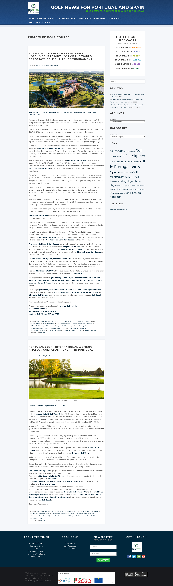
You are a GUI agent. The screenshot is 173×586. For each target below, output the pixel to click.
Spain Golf (115, 18)
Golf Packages (70, 546)
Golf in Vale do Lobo (125, 173)
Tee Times (54, 65)
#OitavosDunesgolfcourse (81, 326)
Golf (139, 150)
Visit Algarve (116, 193)
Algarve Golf (116, 151)
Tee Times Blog (36, 546)
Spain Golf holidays (120, 189)
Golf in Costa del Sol (118, 162)
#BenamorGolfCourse (90, 511)
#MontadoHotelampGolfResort (41, 326)
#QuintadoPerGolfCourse (77, 328)
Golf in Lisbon (132, 162)
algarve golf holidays (129, 151)
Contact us (36, 549)
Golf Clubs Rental (70, 549)
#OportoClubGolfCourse (85, 514)
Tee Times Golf (47, 18)
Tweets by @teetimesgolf (118, 210)
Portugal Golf (67, 18)
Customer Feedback (36, 551)
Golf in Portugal (42, 321)
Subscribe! (103, 560)
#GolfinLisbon (35, 323)
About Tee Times (36, 543)
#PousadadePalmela (58, 328)
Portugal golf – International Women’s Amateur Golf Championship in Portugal (61, 348)
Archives (113, 119)
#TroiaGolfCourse (54, 330)
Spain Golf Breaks (137, 186)
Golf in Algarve (132, 156)
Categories (113, 134)
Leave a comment (91, 330)
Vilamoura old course (138, 189)
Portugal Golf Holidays (92, 18)
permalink (43, 333)
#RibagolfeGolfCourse (37, 330)
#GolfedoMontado (64, 323)
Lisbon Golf (52, 321)
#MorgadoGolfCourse (62, 326)
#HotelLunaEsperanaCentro (82, 323)
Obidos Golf (61, 321)
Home (31, 18)
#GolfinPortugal (48, 323)
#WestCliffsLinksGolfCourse (73, 330)
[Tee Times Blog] (39, 8)
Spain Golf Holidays (39, 22)
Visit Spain (115, 196)
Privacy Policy (36, 556)
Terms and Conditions (36, 554)
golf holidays (115, 156)
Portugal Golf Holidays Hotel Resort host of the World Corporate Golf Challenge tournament (60, 56)
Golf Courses (70, 543)
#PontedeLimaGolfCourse (39, 328)
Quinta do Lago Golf (123, 186)
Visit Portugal (133, 192)
